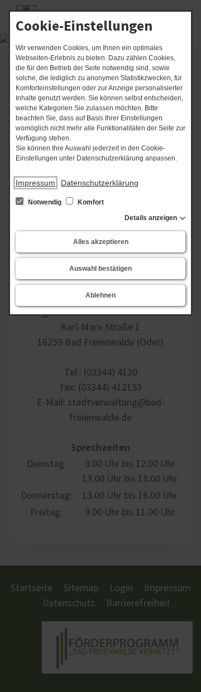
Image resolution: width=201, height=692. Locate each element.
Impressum (35, 182)
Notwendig (44, 202)
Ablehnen (100, 295)
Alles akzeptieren (100, 242)
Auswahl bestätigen (100, 268)
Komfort (90, 202)
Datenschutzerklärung (99, 182)
